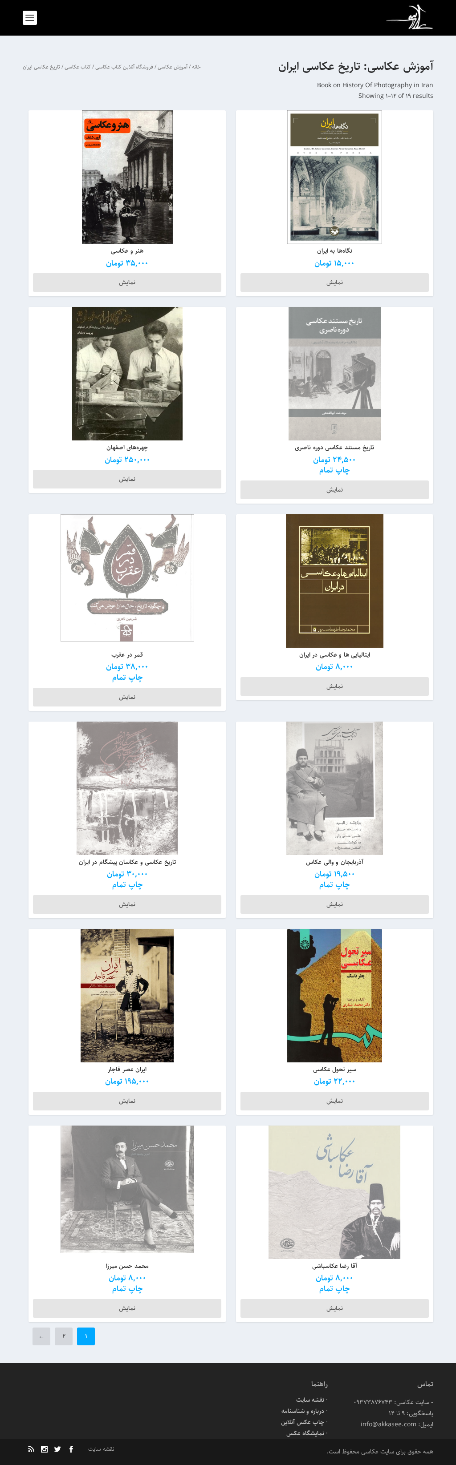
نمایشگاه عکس (305, 1433)
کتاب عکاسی (78, 67)
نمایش (334, 282)
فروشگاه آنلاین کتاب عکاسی (124, 67)
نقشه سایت (310, 1400)
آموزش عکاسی (172, 67)
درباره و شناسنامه (302, 1411)
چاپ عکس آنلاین (302, 1422)
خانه (196, 67)
